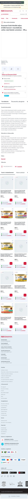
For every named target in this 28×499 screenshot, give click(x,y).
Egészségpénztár (4, 409)
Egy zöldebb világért (5, 392)
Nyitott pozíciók (4, 420)
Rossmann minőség (4, 388)
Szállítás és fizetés (4, 370)
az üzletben (9, 203)
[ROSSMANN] (6, 337)
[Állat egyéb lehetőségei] (9, 18)
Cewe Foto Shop (4, 405)
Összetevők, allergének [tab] (17, 101)
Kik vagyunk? (3, 386)
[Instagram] (8, 476)
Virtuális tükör (3, 413)
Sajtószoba (3, 394)
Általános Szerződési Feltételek (7, 373)
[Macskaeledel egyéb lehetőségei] (18, 18)
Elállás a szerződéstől (5, 377)
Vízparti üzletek (4, 411)
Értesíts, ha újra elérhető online (10, 89)
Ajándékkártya (3, 407)
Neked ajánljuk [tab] (20, 172)
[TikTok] (2, 476)
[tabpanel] (14, 136)
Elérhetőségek (3, 427)
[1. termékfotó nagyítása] (14, 45)
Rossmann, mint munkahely (6, 422)
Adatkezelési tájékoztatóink (6, 375)
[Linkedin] (14, 476)
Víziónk (2, 390)
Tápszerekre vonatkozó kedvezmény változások (9, 372)
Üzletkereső (3, 433)
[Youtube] (11, 476)
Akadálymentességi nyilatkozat (6, 381)
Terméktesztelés (4, 415)
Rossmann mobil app (5, 403)
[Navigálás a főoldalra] (6, 11)
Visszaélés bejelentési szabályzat (7, 379)
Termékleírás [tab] (5, 101)
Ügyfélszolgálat (4, 429)
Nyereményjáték (4, 398)
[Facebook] (5, 476)
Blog (2, 396)
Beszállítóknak (3, 431)
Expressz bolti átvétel (15, 5)
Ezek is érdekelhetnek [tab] (7, 172)
